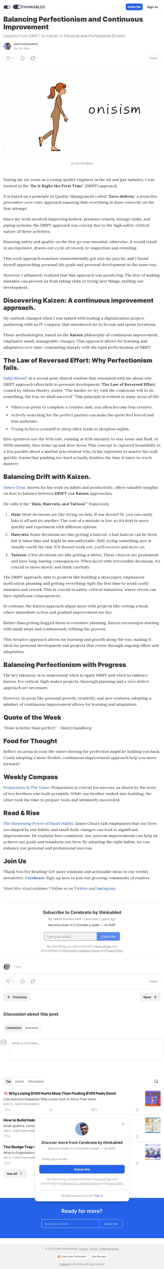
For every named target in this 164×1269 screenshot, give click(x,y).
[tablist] (21, 1028)
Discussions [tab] (36, 1081)
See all (12, 1173)
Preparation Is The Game (26, 787)
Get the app (99, 1256)
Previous (20, 997)
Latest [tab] (19, 1081)
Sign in (152, 7)
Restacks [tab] (31, 1028)
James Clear (14, 487)
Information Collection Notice (81, 1183)
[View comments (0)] (22, 58)
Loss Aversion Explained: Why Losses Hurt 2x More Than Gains (49, 1099)
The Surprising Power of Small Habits (38, 823)
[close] (123, 1123)
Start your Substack (73, 1256)
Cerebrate (34, 877)
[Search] (156, 1081)
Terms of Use (102, 1179)
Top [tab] (8, 1081)
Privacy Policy (114, 1183)
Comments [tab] (13, 1028)
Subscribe (134, 7)
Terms (93, 1249)
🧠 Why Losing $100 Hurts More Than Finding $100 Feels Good (59, 1093)
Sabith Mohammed (26, 44)
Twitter (81, 888)
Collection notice (109, 1249)
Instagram (106, 888)
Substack (64, 1264)
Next (147, 997)
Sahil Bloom (14, 378)
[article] (82, 1101)
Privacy (83, 1249)
